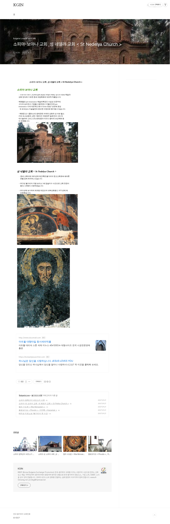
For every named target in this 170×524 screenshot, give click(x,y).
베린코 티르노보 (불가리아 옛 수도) (33, 413)
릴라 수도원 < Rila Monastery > (32, 407)
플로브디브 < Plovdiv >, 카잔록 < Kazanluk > (38, 410)
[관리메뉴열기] (165, 5)
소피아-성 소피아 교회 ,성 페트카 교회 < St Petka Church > (44, 403)
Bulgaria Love (24, 395)
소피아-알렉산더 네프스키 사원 (32, 400)
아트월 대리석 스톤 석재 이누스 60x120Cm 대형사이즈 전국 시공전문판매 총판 (54, 347)
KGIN (18, 5)
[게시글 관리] (29, 382)
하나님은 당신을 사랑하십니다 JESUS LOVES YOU (46, 360)
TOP (154, 515)
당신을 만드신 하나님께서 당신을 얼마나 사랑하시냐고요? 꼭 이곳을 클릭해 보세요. (59, 364)
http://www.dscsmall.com (30, 338)
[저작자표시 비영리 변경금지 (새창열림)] (47, 382)
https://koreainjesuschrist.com (32, 357)
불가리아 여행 (36, 395)
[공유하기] (26, 382)
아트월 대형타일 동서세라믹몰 (35, 341)
